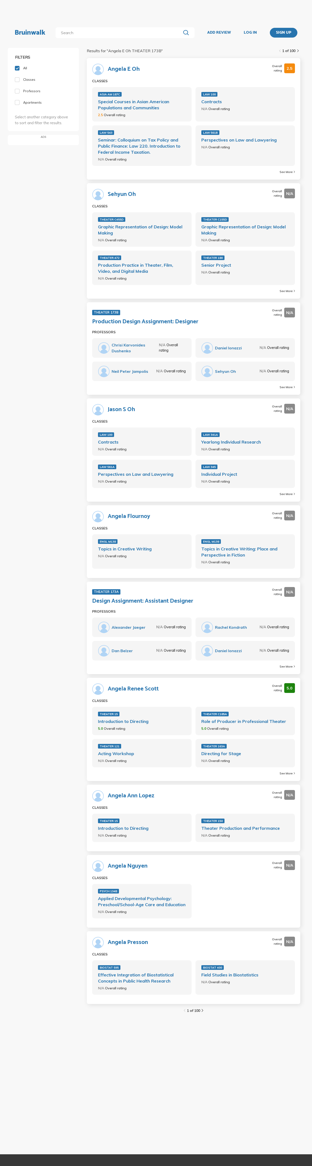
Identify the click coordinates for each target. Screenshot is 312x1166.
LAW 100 (209, 94)
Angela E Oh (124, 69)
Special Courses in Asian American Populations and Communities (133, 105)
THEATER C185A (215, 714)
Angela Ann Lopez (131, 795)
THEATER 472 (109, 258)
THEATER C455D (112, 219)
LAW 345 (209, 467)
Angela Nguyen (127, 866)
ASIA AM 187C (110, 94)
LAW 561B (210, 132)
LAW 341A (210, 434)
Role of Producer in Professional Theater (243, 721)
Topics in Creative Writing (125, 549)
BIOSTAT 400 (212, 967)
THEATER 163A (214, 746)
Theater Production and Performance (240, 828)
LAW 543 (106, 132)
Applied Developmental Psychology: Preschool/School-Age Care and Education (141, 901)
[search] (119, 32)
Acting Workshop (116, 753)
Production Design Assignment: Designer (145, 321)
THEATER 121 (109, 746)
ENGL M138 (108, 541)
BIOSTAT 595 (109, 967)
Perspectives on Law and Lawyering (239, 140)
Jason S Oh (121, 409)
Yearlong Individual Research (231, 442)
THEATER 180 (213, 258)
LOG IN (250, 33)
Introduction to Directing (123, 721)
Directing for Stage (221, 753)
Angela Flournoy (129, 516)
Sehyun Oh (122, 194)
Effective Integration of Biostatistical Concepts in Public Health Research (136, 978)
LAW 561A (107, 467)
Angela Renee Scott (133, 689)
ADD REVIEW (219, 33)
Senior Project (216, 265)
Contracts (211, 101)
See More (286, 172)
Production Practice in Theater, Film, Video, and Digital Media (135, 268)
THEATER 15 (109, 714)
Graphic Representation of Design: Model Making (140, 230)
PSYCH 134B (108, 891)
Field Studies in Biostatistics (229, 975)
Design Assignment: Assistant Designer (142, 601)
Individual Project (219, 474)
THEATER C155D (215, 219)
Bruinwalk (30, 32)
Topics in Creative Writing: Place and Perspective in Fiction (239, 552)
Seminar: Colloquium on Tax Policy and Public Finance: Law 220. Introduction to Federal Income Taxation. (139, 146)
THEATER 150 (213, 821)
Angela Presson (128, 942)
